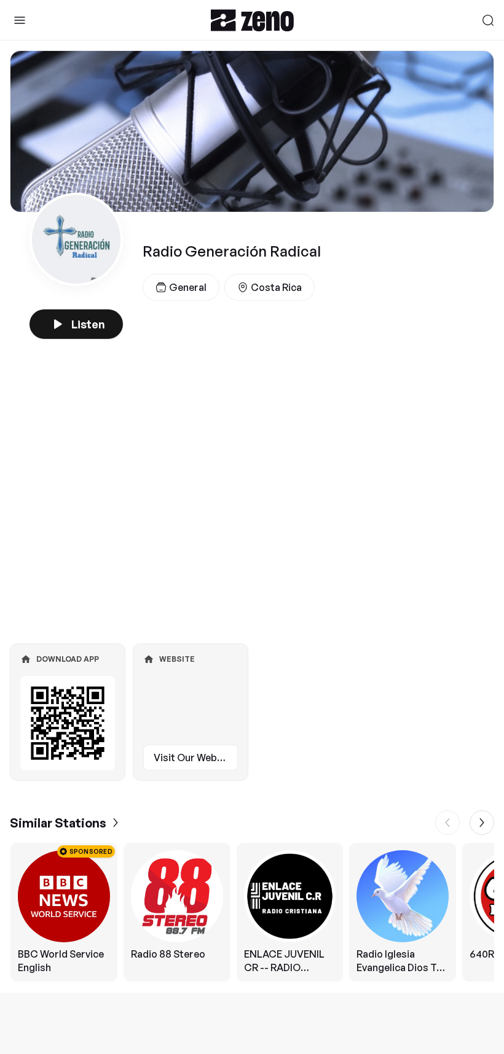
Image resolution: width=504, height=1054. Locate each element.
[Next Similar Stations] (482, 822)
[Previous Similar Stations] (447, 822)
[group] (252, 912)
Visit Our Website (194, 757)
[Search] (488, 20)
